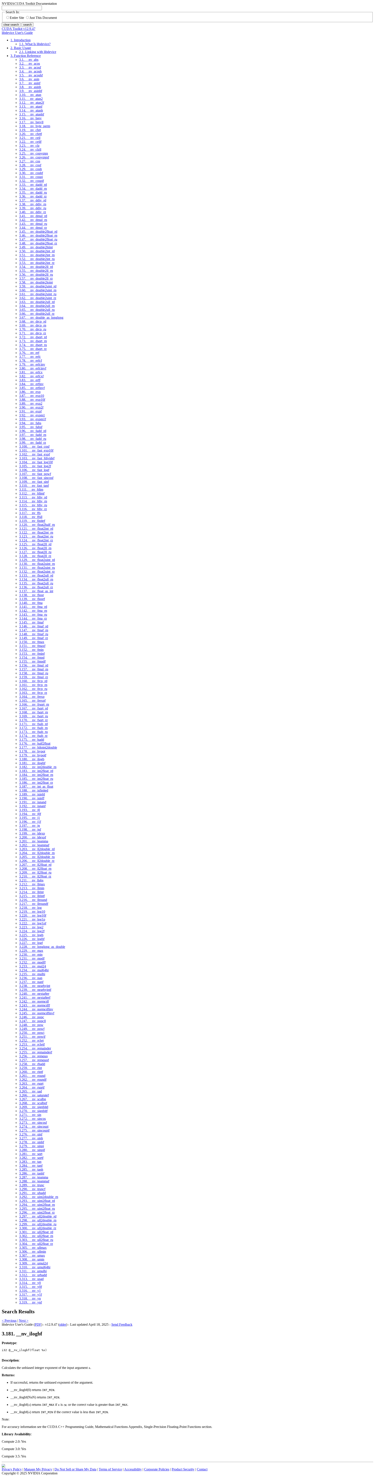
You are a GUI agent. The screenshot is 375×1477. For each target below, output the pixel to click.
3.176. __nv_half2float (34, 743)
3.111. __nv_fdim (31, 489)
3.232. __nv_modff (32, 962)
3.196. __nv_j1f (30, 821)
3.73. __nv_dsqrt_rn (33, 341)
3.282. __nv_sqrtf (31, 1158)
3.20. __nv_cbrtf (30, 134)
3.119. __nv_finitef (32, 521)
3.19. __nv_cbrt (30, 130)
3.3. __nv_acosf (30, 67)
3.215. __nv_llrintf (32, 896)
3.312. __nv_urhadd (33, 1275)
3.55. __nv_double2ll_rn (36, 270)
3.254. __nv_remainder (35, 1048)
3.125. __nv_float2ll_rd (35, 544)
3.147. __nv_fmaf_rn (33, 630)
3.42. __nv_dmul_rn (33, 220)
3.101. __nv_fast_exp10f (36, 450)
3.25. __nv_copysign (33, 153)
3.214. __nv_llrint (31, 892)
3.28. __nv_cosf (30, 165)
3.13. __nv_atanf (30, 106)
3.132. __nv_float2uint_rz (37, 571)
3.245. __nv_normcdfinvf (36, 1013)
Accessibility (133, 1469)
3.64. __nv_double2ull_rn (37, 306)
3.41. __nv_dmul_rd (33, 216)
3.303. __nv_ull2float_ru (36, 1240)
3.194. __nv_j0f (30, 814)
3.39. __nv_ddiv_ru (32, 208)
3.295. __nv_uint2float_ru (37, 1208)
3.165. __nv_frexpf (32, 700)
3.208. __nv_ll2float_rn (35, 868)
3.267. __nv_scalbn (32, 1099)
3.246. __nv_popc (31, 1017)
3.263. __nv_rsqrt (31, 1083)
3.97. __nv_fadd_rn (32, 435)
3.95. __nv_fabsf (30, 427)
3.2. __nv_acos (29, 63)
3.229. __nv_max (31, 950)
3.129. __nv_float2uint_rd (37, 560)
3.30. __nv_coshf (31, 173)
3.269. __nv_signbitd (33, 1107)
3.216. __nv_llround (33, 900)
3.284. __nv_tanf (31, 1165)
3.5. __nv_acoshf (31, 75)
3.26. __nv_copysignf (34, 157)
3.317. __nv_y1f (30, 1294)
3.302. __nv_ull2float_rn (36, 1236)
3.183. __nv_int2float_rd (36, 771)
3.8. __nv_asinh (30, 87)
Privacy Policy (12, 1469)
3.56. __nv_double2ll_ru (36, 274)
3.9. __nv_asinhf (30, 91)
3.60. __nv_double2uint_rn (37, 290)
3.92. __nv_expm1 (32, 415)
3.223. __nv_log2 (31, 927)
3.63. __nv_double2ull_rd (37, 302)
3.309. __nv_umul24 (33, 1263)
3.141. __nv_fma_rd (33, 607)
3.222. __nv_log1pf (32, 923)
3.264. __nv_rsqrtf (31, 1087)
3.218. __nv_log (30, 907)
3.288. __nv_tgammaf (34, 1181)
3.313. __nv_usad (31, 1279)
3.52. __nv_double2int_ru (37, 259)
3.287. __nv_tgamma (33, 1177)
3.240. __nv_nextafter (34, 993)
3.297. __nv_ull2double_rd (37, 1216)
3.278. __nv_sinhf (31, 1142)
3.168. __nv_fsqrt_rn (33, 712)
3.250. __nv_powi (31, 1033)
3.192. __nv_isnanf (32, 806)
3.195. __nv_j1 (29, 818)
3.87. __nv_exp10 (31, 396)
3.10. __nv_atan (30, 95)
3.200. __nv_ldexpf (32, 837)
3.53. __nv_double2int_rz (36, 263)
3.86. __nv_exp (30, 392)
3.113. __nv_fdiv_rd (33, 497)
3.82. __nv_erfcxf (31, 376)
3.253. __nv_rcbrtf (32, 1044)
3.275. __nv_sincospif (34, 1130)
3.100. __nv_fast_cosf (34, 446)
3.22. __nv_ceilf (30, 142)
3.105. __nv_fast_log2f (35, 466)
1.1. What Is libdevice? (35, 44)
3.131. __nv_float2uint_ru (37, 567)
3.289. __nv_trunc (31, 1185)
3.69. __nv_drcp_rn (32, 325)
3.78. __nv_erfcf (30, 360)
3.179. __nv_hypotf (32, 755)
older (62, 1324)
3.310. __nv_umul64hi (34, 1267)
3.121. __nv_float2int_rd (36, 528)
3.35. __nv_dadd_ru (33, 192)
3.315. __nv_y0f (30, 1287)
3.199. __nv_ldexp (32, 833)
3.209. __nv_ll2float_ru (35, 872)
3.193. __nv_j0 (29, 810)
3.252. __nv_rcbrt (31, 1040)
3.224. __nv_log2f (31, 931)
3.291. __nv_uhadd (32, 1193)
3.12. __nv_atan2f (31, 102)
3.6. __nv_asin (29, 79)
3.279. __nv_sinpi (31, 1146)
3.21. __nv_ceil (29, 138)
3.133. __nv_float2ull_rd (36, 575)
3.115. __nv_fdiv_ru (33, 505)
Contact (202, 1469)
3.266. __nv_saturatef (34, 1095)
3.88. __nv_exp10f (32, 399)
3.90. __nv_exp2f (31, 407)
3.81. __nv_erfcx (31, 372)
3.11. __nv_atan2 (31, 99)
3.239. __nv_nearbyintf (35, 990)
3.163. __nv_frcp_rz (33, 693)
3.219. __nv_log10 (32, 911)
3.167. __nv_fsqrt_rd (33, 708)
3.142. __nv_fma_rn (33, 610)
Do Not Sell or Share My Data (75, 1469)
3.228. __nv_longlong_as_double (42, 947)
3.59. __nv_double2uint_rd (37, 286)
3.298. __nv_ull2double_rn (37, 1220)
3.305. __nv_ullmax (33, 1247)
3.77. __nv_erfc (30, 356)
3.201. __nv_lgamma (33, 841)
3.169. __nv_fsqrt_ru (33, 716)
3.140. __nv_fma (31, 603)
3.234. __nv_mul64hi (34, 970)
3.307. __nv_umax (32, 1255)
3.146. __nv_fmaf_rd (33, 626)
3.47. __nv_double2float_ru (38, 239)
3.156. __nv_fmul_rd (33, 665)
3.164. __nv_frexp (31, 696)
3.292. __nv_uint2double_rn (38, 1197)
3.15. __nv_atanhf (31, 114)
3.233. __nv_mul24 (32, 966)
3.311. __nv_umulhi (33, 1271)
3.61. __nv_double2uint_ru (37, 294)
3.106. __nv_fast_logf (34, 470)
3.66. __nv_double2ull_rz (36, 313)
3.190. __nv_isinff (31, 798)
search (27, 24)
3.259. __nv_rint (30, 1068)
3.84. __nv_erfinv (31, 384)
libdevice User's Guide (17, 33)
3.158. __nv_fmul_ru (33, 673)
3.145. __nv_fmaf (31, 622)
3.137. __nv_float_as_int (36, 591)
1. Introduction (20, 40)
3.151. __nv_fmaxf (32, 646)
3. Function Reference (25, 56)
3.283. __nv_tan (30, 1161)
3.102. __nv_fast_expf (34, 454)
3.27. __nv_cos (29, 161)
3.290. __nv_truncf (32, 1189)
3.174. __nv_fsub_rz (33, 736)
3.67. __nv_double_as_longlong (41, 317)
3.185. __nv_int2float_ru (36, 779)
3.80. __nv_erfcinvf (32, 368)
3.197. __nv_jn (29, 825)
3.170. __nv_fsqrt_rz (33, 720)
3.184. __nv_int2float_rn (36, 775)
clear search (11, 24)
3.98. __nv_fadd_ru (32, 439)
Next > (23, 1320)
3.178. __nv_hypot (32, 751)
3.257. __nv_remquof (34, 1060)
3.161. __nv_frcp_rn (33, 685)
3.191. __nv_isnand (32, 802)
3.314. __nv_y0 (30, 1283)
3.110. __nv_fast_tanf (34, 485)
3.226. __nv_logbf (31, 939)
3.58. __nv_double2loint (36, 282)
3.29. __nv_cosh (30, 169)
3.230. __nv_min (31, 954)
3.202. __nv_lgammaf (34, 845)
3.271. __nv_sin (30, 1115)
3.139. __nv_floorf (32, 599)
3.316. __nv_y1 (30, 1290)
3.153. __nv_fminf (32, 653)
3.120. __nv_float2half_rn (37, 524)
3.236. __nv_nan (30, 978)
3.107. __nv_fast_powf (35, 474)
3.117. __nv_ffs (30, 513)
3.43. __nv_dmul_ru (33, 224)
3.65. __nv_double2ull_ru (37, 310)
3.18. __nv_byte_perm (34, 126)
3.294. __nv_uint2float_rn (37, 1204)
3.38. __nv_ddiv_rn (32, 204)
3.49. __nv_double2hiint (36, 247)
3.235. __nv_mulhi (32, 974)
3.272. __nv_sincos (32, 1119)
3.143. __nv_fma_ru (33, 614)
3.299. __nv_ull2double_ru (37, 1224)
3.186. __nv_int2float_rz (36, 782)
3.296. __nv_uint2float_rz (37, 1212)
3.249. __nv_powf (31, 1029)
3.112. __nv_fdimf (31, 493)
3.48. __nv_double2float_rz (38, 243)
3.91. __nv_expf (30, 411)
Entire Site (17, 18)
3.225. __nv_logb (31, 935)
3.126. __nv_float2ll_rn (35, 548)
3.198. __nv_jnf (30, 829)
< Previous (9, 1320)
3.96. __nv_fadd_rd (32, 431)
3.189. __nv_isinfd (32, 794)
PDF (38, 1324)
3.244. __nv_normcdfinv (36, 1009)
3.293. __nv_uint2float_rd (37, 1201)
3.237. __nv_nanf (31, 982)
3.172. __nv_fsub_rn (33, 728)
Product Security (183, 1469)
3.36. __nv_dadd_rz (33, 196)
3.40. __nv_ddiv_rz (32, 212)
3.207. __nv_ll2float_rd (35, 864)
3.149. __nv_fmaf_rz (33, 638)
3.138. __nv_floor (31, 595)
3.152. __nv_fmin (31, 650)
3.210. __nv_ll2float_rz (35, 876)
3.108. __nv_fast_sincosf (36, 478)
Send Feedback (121, 1324)
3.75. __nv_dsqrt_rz (33, 349)
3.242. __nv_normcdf (34, 1001)
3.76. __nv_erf (29, 353)
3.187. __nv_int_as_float (36, 786)
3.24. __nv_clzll (30, 149)
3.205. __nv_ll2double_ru (37, 857)
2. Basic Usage (20, 48)
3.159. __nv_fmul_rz (33, 677)
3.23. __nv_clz (29, 145)
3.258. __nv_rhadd (32, 1064)
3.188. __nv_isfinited (33, 790)
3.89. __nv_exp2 (30, 403)
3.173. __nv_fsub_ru (33, 732)
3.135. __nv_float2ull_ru (36, 583)
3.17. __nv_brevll (31, 122)
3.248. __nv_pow (31, 1025)
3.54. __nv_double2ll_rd (36, 267)
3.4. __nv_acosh (30, 71)
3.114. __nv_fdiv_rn (33, 501)
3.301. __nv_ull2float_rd (36, 1232)
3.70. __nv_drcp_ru (32, 329)
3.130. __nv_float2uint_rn (37, 564)
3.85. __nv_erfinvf (32, 388)
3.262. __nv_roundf (32, 1079)
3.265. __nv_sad (30, 1091)
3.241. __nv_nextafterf (34, 997)
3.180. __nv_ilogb (31, 759)
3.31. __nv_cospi (31, 177)
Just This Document (43, 18)
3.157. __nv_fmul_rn (33, 669)
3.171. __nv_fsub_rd (33, 724)
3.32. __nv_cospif (31, 181)
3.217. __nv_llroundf (33, 904)
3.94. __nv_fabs (30, 423)
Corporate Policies (156, 1469)
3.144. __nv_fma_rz (33, 618)
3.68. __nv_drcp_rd (32, 321)
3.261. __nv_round (32, 1076)
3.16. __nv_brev (30, 118)
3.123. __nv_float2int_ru (36, 536)
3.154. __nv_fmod (31, 657)
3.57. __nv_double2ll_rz (36, 278)
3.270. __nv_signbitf (33, 1111)
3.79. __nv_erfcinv (32, 364)
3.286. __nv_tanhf (31, 1173)
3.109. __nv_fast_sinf (34, 482)
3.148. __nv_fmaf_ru (33, 634)
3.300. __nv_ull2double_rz (37, 1228)
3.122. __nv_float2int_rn (36, 532)
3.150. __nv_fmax (31, 642)
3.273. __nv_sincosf (33, 1122)
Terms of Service (110, 1469)
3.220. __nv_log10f (32, 915)
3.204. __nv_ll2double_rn (37, 853)
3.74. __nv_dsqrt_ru (33, 345)
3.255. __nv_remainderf (35, 1052)
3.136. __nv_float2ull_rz (36, 587)
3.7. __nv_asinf (29, 83)
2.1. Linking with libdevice (37, 52)
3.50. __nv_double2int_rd (37, 251)
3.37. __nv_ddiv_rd (32, 200)
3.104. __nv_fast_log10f (36, 462)
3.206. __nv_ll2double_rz (36, 861)
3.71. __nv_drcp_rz (32, 333)
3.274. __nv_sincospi (33, 1126)
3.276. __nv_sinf (30, 1134)
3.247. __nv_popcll (32, 1021)
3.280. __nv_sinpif (32, 1150)
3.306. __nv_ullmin (32, 1251)
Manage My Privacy (38, 1469)
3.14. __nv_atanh (31, 110)
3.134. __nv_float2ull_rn (36, 579)
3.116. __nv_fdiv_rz (33, 509)
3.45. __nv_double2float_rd (38, 231)
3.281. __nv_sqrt (30, 1154)
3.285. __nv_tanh (31, 1169)
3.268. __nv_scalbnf (33, 1103)
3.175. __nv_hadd (31, 739)
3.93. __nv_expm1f (32, 419)
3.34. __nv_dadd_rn (33, 188)
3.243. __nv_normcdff (34, 1005)
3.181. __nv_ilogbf (32, 763)
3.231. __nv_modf (31, 958)
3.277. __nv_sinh (31, 1138)
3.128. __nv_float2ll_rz (35, 556)
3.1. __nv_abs (28, 59)
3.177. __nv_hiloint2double (38, 747)
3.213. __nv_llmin (31, 888)
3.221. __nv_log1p (32, 919)
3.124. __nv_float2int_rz (36, 540)
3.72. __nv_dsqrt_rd (33, 337)
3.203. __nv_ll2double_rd (37, 849)
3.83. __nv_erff (29, 380)
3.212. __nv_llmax (32, 884)
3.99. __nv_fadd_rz (32, 442)
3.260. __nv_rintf (31, 1072)
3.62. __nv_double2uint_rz (37, 298)
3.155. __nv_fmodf (32, 661)
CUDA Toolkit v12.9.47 (18, 29)
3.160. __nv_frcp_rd (33, 681)
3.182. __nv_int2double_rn (37, 767)
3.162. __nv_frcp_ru (33, 689)
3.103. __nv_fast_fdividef (36, 458)
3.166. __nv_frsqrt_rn (34, 704)
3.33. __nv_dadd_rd (33, 184)
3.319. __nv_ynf (30, 1302)
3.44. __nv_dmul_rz (33, 227)
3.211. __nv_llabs (31, 880)
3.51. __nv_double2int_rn (37, 255)
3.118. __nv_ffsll (30, 517)
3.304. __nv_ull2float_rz (36, 1244)
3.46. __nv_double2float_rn (38, 235)
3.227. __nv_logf (31, 943)
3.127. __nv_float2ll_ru (35, 552)
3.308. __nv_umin (31, 1259)
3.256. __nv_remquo (33, 1056)
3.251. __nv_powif (32, 1036)
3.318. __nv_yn (30, 1298)
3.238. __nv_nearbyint (34, 986)
